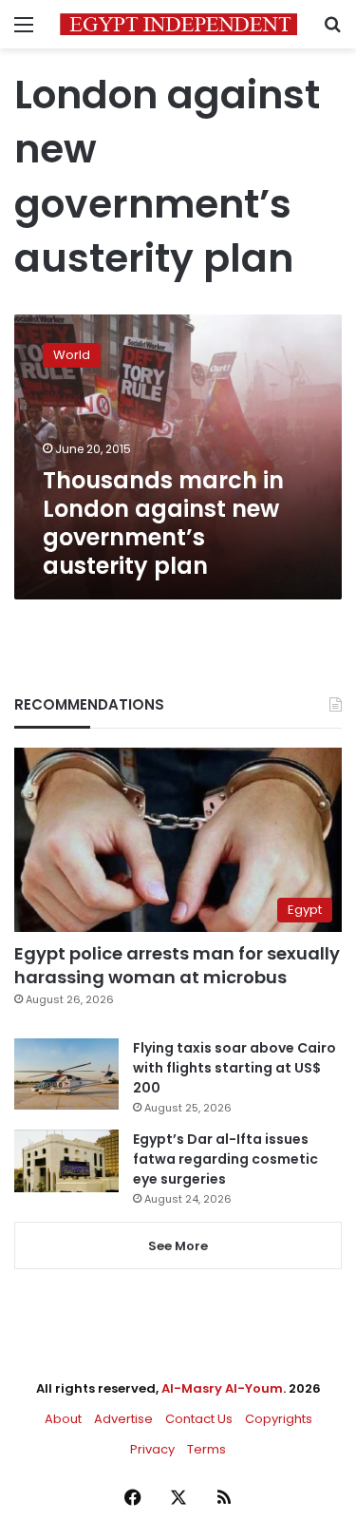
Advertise (123, 1419)
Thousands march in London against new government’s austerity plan (163, 523)
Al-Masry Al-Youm (222, 1388)
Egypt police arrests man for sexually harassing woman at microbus (177, 965)
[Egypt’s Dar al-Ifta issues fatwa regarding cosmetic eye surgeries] (66, 1161)
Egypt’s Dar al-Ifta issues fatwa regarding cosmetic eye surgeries (225, 1159)
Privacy (152, 1449)
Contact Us (199, 1419)
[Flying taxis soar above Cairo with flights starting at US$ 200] (66, 1074)
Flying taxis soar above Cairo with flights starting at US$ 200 (234, 1067)
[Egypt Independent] (178, 24)
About (63, 1419)
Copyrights (278, 1419)
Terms (206, 1449)
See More (178, 1246)
